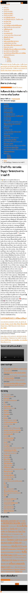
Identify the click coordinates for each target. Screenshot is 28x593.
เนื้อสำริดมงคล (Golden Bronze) (16, 325)
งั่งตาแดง (6, 410)
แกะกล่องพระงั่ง (8, 33)
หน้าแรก (6, 7)
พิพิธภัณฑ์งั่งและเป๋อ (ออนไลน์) (12, 27)
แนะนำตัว (6, 9)
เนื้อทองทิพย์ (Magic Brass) (11, 491)
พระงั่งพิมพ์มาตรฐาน (9, 17)
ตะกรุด (5, 426)
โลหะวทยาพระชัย (9, 506)
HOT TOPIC (15, 322)
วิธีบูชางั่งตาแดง (8, 465)
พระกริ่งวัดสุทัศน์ (8, 440)
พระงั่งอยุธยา (22, 549)
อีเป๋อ (15, 324)
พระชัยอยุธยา (7, 444)
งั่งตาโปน (6, 412)
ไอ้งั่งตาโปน (17, 569)
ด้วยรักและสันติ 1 (8, 11)
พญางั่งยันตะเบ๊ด (8, 434)
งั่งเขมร (7, 324)
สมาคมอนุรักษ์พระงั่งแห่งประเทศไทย (14, 469)
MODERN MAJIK (21, 336)
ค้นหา (2, 582)
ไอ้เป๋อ (5, 327)
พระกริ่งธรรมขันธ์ (9, 438)
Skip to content (4, 4)
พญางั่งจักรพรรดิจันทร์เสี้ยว (11, 51)
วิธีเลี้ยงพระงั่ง (7, 467)
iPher (5, 336)
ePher (2, 336)
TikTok (8, 58)
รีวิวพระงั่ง (6, 31)
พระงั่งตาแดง (7, 23)
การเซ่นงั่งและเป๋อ (8, 396)
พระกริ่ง (6, 436)
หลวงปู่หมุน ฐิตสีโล (9, 557)
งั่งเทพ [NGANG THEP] (10, 420)
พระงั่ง (11, 324)
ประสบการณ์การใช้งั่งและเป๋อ (12, 428)
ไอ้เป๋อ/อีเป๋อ (7, 39)
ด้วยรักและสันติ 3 (8, 15)
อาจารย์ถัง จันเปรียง (9, 477)
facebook (9, 61)
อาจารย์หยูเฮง (7, 479)
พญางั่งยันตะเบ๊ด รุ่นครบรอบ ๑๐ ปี (13, 45)
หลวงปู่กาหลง (7, 473)
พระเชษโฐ (18, 552)
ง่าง (23, 539)
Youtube (9, 60)
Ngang (4, 526)
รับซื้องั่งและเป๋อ (8, 29)
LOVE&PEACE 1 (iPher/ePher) (14, 318)
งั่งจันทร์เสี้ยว (7, 406)
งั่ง (19, 322)
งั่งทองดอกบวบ (8, 534)
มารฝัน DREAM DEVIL (10, 453)
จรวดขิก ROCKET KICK (10, 422)
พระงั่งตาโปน (7, 21)
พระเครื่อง (6, 446)
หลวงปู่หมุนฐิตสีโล (9, 475)
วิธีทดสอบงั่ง (7, 461)
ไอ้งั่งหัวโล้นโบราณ (10, 571)
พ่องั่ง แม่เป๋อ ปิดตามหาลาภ (11, 41)
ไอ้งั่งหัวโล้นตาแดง (9, 510)
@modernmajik (16, 98)
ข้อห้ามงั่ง (6, 398)
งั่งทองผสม (7, 414)
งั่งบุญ (5, 416)
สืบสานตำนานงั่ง (8, 471)
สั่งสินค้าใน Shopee (17, 87)
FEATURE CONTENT (10, 521)
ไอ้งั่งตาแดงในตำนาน (8, 569)
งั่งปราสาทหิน (16, 536)
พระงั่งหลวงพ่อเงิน (12, 549)
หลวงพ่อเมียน (15, 340)
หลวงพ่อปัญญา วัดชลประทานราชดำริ (11, 338)
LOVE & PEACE (11, 336)
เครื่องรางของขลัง (9, 489)
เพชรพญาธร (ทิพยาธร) (10, 498)
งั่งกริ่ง (22, 322)
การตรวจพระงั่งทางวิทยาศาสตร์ (12, 35)
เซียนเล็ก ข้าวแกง (8, 37)
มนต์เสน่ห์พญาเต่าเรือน (10, 43)
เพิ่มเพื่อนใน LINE (5, 580)
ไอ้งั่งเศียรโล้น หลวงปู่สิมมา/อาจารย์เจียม (15, 49)
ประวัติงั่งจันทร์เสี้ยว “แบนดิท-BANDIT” (14, 380)
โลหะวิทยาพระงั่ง (8, 508)
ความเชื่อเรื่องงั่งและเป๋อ (10, 400)
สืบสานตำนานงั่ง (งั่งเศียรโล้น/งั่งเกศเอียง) (15, 372)
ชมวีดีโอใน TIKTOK (6, 87)
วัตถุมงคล (6, 457)
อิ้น (4, 483)
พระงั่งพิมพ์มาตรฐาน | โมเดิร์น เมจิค (13, 19)
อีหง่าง (7, 560)
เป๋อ (2, 327)
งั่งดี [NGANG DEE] (9, 408)
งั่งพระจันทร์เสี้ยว (23, 536)
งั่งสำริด (4, 539)
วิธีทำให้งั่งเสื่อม (8, 463)
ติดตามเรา (6, 57)
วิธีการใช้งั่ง (7, 459)
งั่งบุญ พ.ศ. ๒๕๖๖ (8, 47)
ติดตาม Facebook (15, 580)
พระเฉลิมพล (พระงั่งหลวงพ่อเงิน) (13, 448)
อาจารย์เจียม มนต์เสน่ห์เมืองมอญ (13, 25)
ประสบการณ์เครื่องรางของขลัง (12, 430)
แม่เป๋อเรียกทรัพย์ (8, 504)
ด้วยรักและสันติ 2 (8, 13)
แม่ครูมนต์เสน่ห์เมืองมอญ (11, 502)
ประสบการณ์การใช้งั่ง (11, 543)
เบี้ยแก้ (5, 494)
